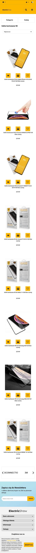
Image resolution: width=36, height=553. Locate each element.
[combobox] (18, 32)
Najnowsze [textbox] (7, 31)
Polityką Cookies (11, 540)
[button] (32, 2)
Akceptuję (29, 545)
